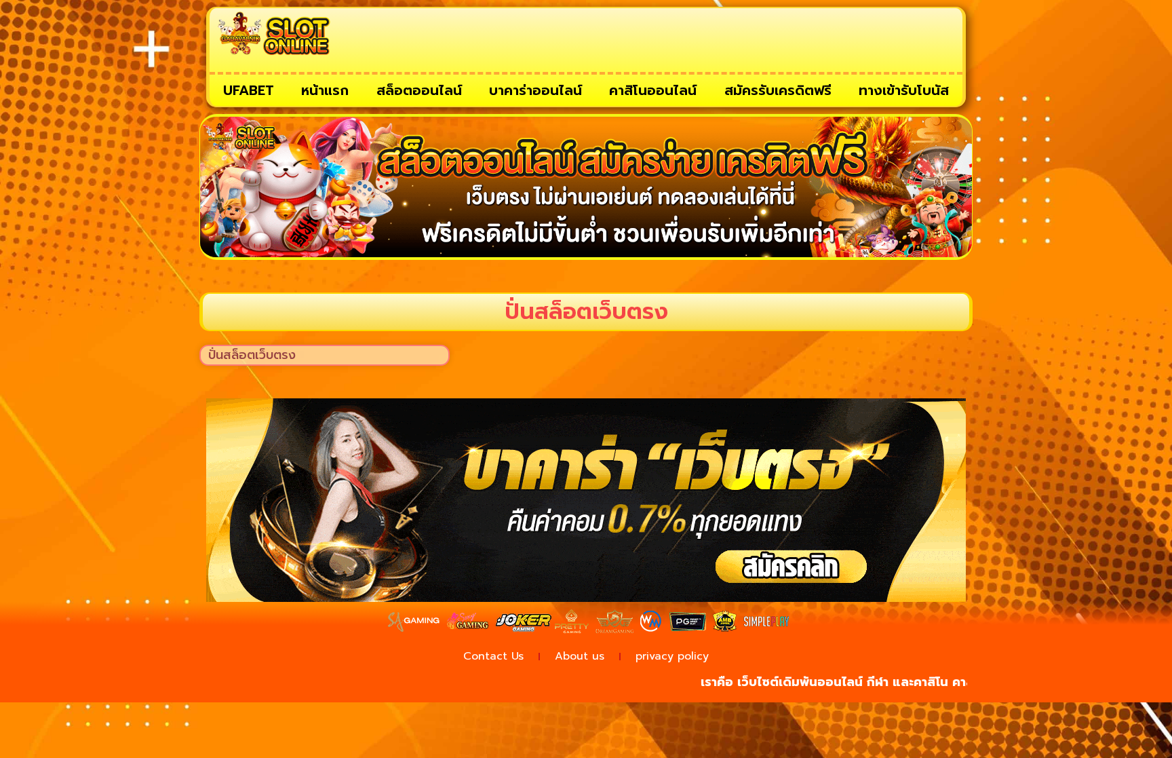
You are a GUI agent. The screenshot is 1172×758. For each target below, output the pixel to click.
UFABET (248, 90)
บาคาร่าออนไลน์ (535, 90)
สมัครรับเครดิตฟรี (778, 90)
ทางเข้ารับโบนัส (904, 90)
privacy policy (672, 656)
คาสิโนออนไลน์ (653, 90)
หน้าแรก (325, 90)
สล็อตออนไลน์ (419, 90)
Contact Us (493, 656)
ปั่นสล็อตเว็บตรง (252, 354)
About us (579, 656)
